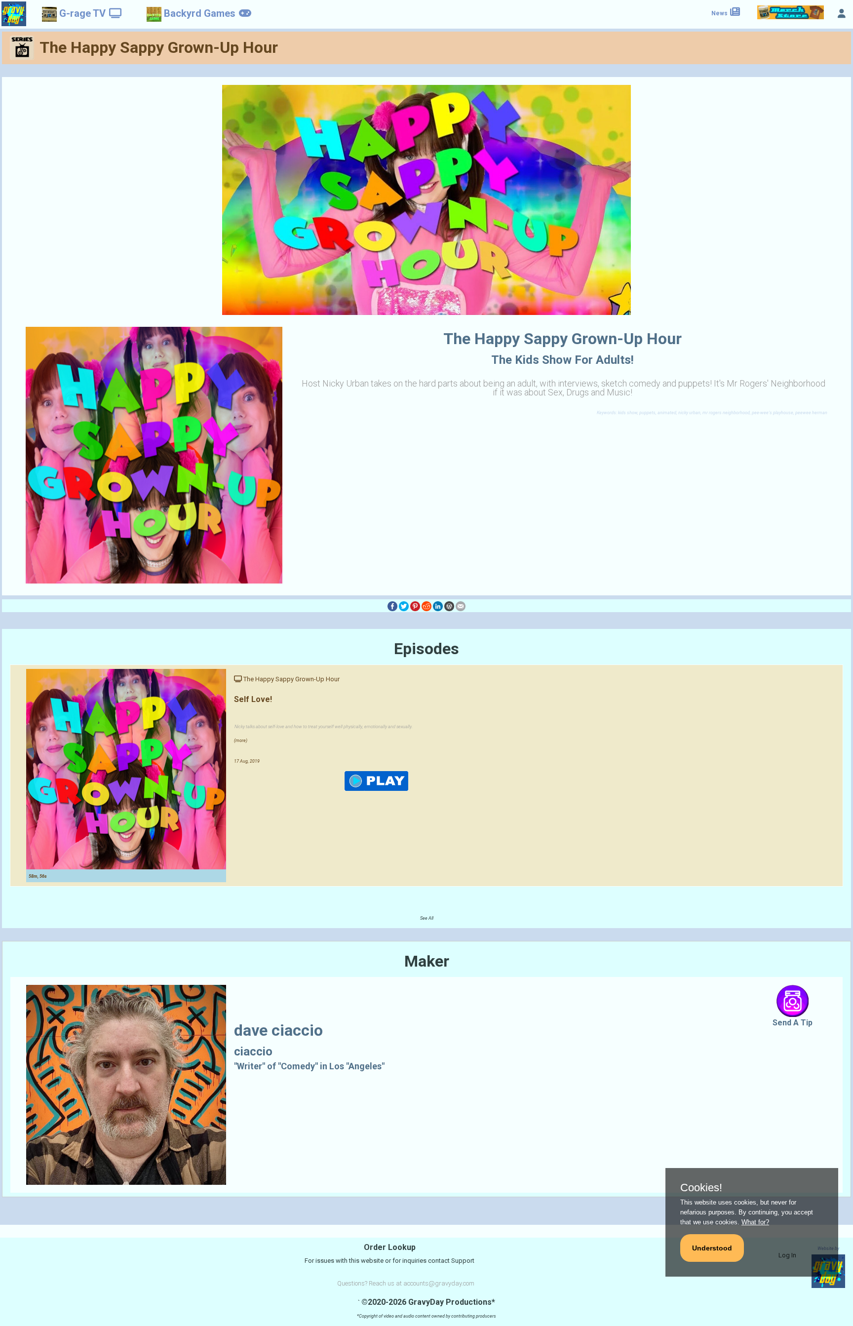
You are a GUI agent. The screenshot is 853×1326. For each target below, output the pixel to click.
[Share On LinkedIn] (438, 605)
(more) (240, 740)
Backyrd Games (199, 13)
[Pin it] (415, 605)
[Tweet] (404, 605)
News (720, 13)
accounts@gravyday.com (438, 1283)
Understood (712, 1248)
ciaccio (253, 1051)
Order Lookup (390, 1247)
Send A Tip (793, 1022)
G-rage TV (82, 13)
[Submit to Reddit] (426, 605)
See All (426, 918)
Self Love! (253, 699)
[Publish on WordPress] (449, 605)
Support (462, 1260)
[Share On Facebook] (392, 605)
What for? (755, 1222)
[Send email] (460, 605)
